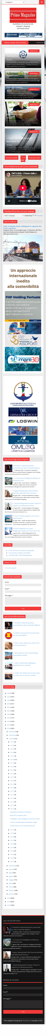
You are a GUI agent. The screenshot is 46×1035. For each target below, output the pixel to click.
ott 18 (12, 788)
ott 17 (12, 791)
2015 (8, 898)
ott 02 (12, 858)
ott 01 (12, 861)
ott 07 (12, 840)
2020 (8, 714)
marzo (11, 887)
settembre (12, 866)
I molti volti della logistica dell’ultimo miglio (18, 113)
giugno (11, 876)
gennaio (11, 894)
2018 (8, 721)
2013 (8, 905)
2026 (8, 693)
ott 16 (12, 795)
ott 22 (12, 774)
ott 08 (12, 837)
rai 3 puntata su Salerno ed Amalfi (19, 553)
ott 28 (12, 752)
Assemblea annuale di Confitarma (17, 54)
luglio (11, 873)
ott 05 (12, 847)
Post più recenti (11, 158)
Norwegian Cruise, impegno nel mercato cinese (25, 819)
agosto (11, 869)
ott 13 (12, 802)
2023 (8, 704)
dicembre (12, 732)
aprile (11, 883)
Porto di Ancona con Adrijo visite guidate (21, 550)
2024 (8, 700)
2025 (8, 697)
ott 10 (12, 830)
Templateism (27, 1021)
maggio (11, 880)
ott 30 (12, 745)
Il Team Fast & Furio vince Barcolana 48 (18, 140)
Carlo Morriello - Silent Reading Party (20, 555)
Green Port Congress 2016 (19, 71)
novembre (12, 735)
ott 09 (12, 833)
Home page (23, 159)
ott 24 (12, 766)
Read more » (34, 51)
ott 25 (12, 763)
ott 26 (12, 759)
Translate (40, 216)
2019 (8, 718)
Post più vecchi (34, 158)
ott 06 (12, 844)
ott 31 (12, 742)
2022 (8, 707)
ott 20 (12, 781)
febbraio (11, 890)
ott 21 (12, 777)
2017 (8, 725)
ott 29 (12, 749)
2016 (8, 728)
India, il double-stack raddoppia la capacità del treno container (22, 227)
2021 (8, 711)
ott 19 (12, 784)
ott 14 (12, 798)
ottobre (11, 739)
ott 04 (12, 851)
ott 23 (12, 770)
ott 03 (12, 854)
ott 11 (12, 809)
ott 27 (12, 756)
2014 (8, 902)
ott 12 (12, 805)
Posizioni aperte (11, 568)
